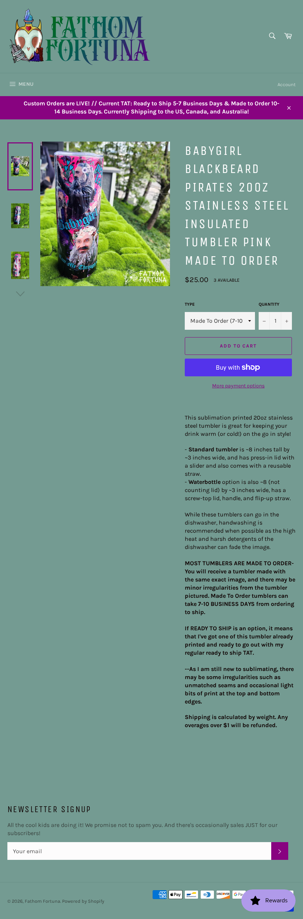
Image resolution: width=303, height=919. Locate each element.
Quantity (269, 304)
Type (190, 304)
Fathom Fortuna (42, 901)
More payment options (238, 386)
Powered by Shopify (83, 901)
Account (287, 84)
